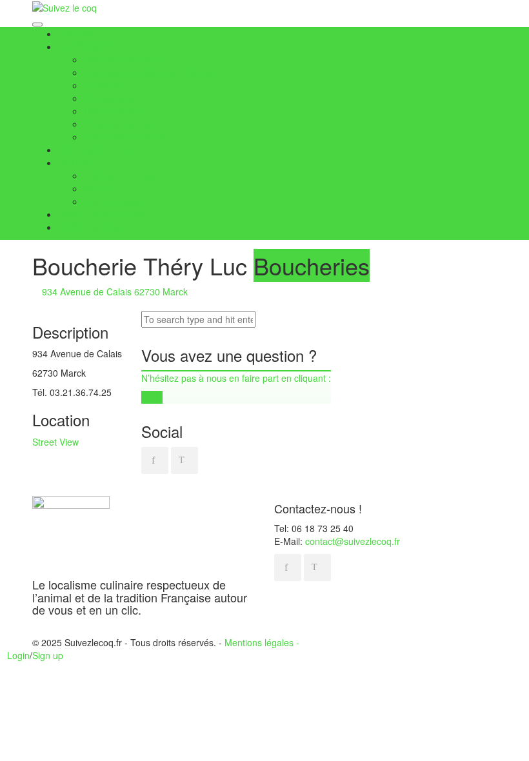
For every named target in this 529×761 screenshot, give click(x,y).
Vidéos (98, 188)
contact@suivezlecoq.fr (352, 541)
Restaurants (109, 98)
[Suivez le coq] (64, 6)
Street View (55, 441)
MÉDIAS (75, 162)
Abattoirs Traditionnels (129, 59)
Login (18, 655)
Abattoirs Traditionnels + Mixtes (148, 72)
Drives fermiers (115, 110)
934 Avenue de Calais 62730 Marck (113, 291)
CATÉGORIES (87, 46)
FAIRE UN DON (90, 227)
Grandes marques (121, 123)
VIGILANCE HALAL (97, 149)
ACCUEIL (77, 33)
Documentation (115, 201)
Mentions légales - (262, 642)
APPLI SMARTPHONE (103, 214)
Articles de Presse (120, 175)
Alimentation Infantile (126, 136)
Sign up (47, 655)
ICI (155, 397)
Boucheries (107, 85)
